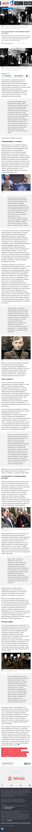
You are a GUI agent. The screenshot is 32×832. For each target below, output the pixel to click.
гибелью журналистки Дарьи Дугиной (18, 123)
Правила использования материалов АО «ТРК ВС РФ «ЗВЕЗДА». (16, 823)
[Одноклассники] (27, 764)
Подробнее (9, 820)
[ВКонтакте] (25, 764)
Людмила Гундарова (8, 43)
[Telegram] (30, 764)
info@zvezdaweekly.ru (9, 807)
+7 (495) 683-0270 (8, 808)
